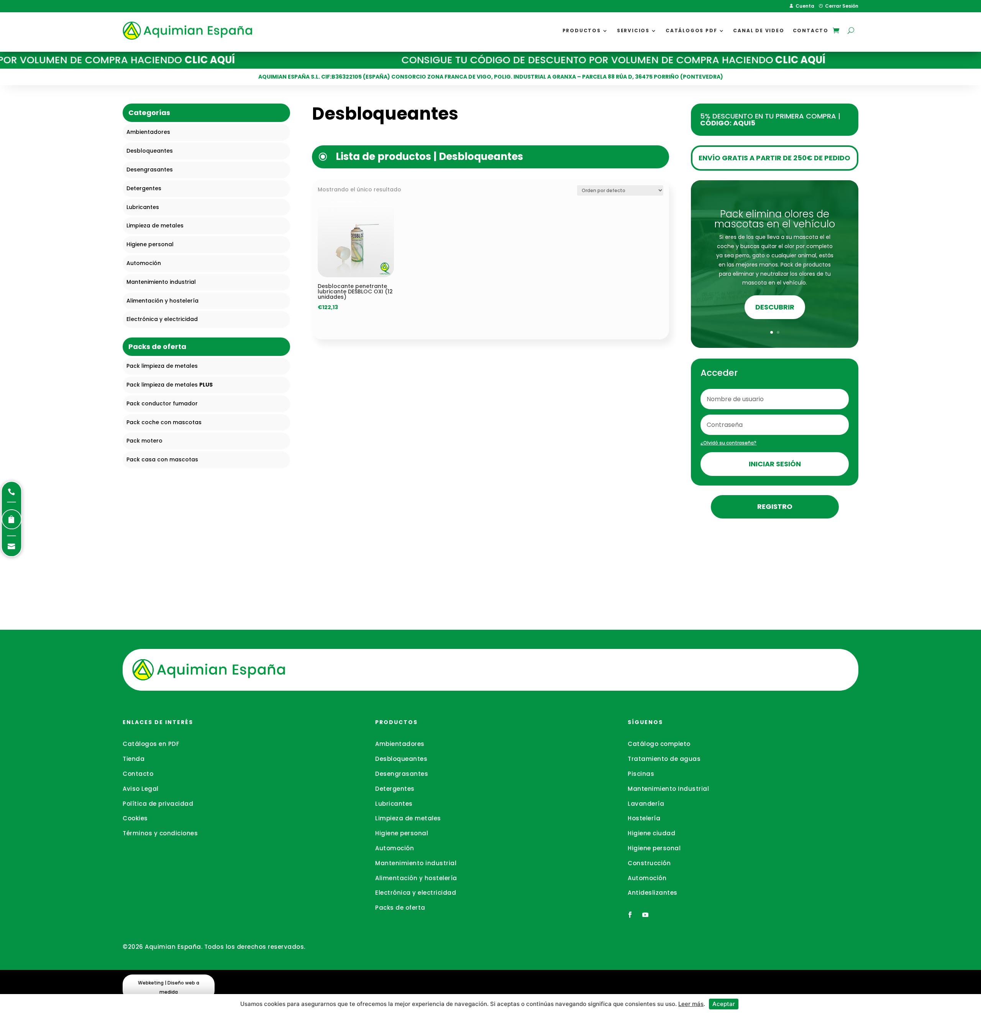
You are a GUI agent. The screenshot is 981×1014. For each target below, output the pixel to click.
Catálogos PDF (691, 30)
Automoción (394, 848)
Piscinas (641, 774)
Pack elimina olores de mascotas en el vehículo (774, 219)
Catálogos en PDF (151, 744)
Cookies (135, 818)
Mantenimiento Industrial (668, 789)
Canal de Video (758, 30)
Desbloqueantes (401, 759)
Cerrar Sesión (840, 6)
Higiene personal (401, 833)
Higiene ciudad (651, 833)
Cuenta (803, 6)
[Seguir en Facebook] (630, 915)
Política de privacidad (158, 804)
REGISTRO (774, 506)
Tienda (133, 759)
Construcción (649, 863)
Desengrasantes (401, 774)
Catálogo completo (659, 744)
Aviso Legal (141, 789)
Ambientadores (400, 744)
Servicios (633, 30)
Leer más (691, 1003)
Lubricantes (394, 804)
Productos (582, 30)
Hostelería (644, 818)
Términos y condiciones (160, 833)
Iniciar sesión (775, 464)
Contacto (810, 30)
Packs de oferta (400, 908)
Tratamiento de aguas (664, 759)
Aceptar (723, 1003)
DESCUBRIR (774, 307)
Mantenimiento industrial (415, 863)
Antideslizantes (653, 893)
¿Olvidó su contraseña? (728, 443)
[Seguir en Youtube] (645, 915)
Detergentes (395, 789)
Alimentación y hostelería (416, 878)
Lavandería (646, 804)
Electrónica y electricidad (415, 893)
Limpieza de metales (408, 818)
